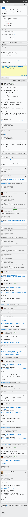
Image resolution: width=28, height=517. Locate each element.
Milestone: (5, 33)
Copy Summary (18, 4)
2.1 (14, 34)
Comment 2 (6, 157)
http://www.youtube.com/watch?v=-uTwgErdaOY (12, 120)
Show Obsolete (5, 77)
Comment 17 (6, 457)
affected (14, 38)
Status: (6, 31)
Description (6, 84)
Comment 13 (6, 393)
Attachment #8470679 (5, 304)
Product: (6, 18)
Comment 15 (6, 431)
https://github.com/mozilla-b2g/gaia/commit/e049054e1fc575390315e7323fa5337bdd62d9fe (13, 462)
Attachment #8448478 (5, 224)
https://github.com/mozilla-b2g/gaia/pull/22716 (13, 292)
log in (7, 505)
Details (25, 64)
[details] (20, 287)
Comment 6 (6, 217)
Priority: (6, 25)
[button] (24, 2)
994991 (5, 134)
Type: (7, 23)
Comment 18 (6, 479)
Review (25, 75)
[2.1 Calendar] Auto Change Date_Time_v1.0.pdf (10, 60)
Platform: (6, 21)
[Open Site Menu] (2, 2)
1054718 (5, 475)
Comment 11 (6, 347)
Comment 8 (6, 284)
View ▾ (25, 4)
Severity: (6, 26)
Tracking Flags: (4, 36)
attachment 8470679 (12, 287)
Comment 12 (6, 361)
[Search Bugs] (21, 2)
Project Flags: (5, 34)
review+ (7, 72)
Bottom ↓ (14, 80)
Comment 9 (6, 316)
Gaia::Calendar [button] (11, 19)
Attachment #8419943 (5, 183)
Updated (5, 125)
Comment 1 (6, 138)
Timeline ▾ (24, 80)
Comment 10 (6, 333)
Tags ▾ (19, 80)
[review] (3, 289)
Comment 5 (6, 177)
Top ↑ (2, 512)
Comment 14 (6, 404)
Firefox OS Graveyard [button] (12, 18)
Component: (5, 19)
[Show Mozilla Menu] (4, 2)
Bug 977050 (8, 8)
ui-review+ (6, 73)
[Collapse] (26, 84)
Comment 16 (6, 448)
